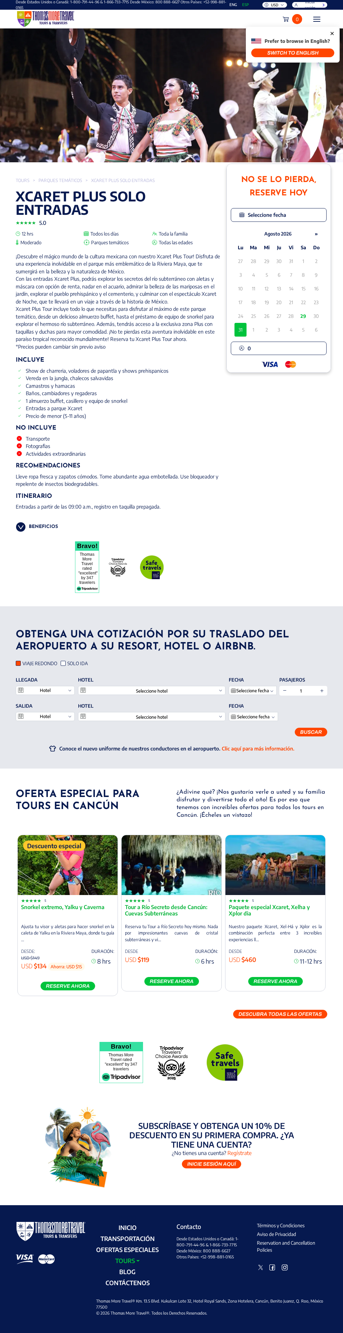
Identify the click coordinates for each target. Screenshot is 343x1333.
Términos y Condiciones (280, 1225)
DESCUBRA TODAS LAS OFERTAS (280, 1014)
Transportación (127, 1238)
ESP (245, 4)
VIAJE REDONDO (39, 663)
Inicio (128, 1227)
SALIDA (24, 706)
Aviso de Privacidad (276, 1234)
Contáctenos (128, 1282)
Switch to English (293, 53)
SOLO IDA (77, 663)
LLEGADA (27, 680)
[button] (279, 215)
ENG (233, 4)
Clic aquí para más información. (258, 748)
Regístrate (239, 1153)
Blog (127, 1271)
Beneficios (43, 526)
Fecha (236, 680)
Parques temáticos (60, 180)
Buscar (311, 732)
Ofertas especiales (127, 1249)
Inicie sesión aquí (211, 1164)
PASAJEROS (292, 680)
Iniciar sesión (310, 5)
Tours (22, 180)
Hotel (85, 680)
